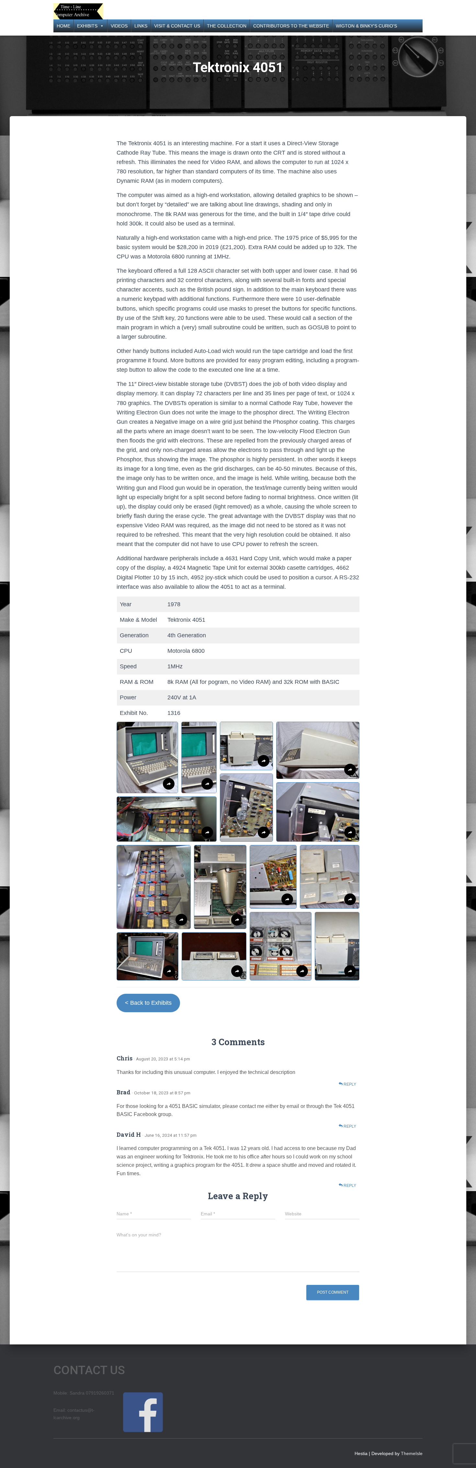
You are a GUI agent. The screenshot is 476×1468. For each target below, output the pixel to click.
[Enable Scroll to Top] (463, 1455)
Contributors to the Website (291, 25)
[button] (147, 757)
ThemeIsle (412, 1453)
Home (63, 25)
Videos (119, 25)
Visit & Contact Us (177, 25)
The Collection (226, 25)
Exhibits (87, 25)
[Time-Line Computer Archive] (78, 11)
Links (140, 25)
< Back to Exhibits (148, 1003)
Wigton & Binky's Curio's (366, 25)
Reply (349, 1084)
